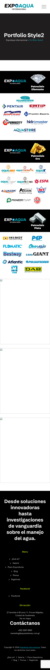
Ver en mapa (25, 618)
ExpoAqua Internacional (30, 647)
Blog (16, 571)
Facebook (15, 596)
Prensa (16, 575)
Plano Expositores (16, 567)
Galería (16, 563)
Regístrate (15, 579)
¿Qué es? (16, 559)
